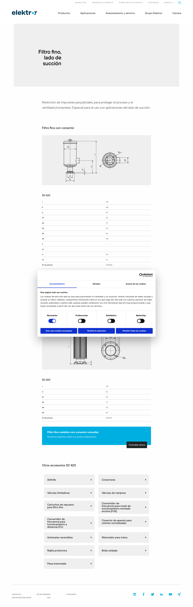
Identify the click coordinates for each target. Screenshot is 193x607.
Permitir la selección (96, 330)
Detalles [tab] (96, 283)
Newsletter (80, 2)
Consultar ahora (137, 445)
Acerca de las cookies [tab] (136, 283)
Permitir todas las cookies (134, 330)
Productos (64, 13)
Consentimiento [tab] (57, 283)
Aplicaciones (87, 13)
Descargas (153, 2)
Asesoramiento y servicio (120, 13)
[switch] (81, 321)
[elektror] (24, 12)
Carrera (177, 13)
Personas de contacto (102, 2)
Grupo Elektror (153, 13)
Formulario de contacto (131, 2)
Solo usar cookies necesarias (59, 330)
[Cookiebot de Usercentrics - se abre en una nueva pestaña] (141, 275)
